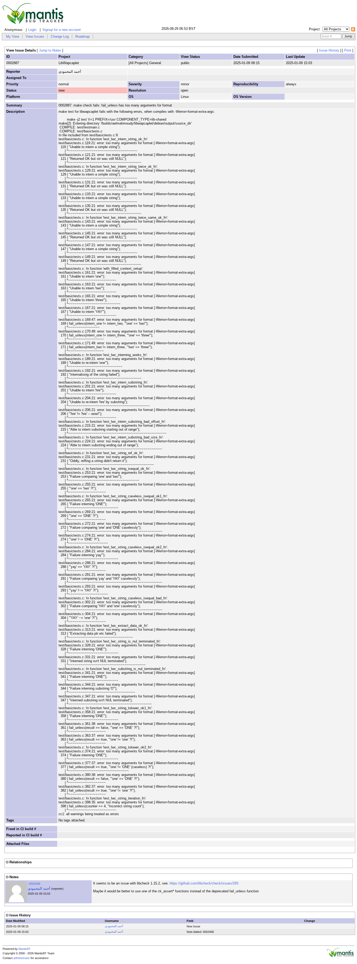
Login (32, 30)
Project (314, 29)
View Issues (35, 36)
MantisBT (25, 948)
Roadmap (82, 36)
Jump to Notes (50, 50)
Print (347, 50)
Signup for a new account (61, 30)
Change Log (60, 36)
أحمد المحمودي (39, 888)
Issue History (329, 50)
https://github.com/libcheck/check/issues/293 (204, 883)
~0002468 (34, 883)
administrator (21, 958)
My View (12, 36)
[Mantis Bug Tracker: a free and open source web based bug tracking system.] (340, 956)
